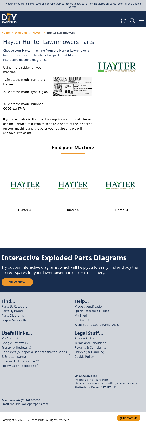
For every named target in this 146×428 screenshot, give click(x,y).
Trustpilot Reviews (15, 347)
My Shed (81, 315)
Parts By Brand (12, 311)
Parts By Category (14, 306)
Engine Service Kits (15, 320)
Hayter (37, 32)
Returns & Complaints (90, 347)
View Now (17, 282)
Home (6, 32)
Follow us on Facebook (18, 366)
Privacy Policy (84, 338)
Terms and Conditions (90, 343)
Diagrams (21, 32)
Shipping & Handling (89, 352)
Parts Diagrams (13, 315)
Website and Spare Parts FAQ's (97, 325)
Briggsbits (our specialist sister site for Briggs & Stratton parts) (34, 354)
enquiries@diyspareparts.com (29, 404)
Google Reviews (13, 343)
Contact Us (82, 320)
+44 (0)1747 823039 (28, 400)
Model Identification (89, 306)
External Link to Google (18, 361)
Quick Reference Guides (92, 311)
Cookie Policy (84, 356)
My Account (10, 338)
